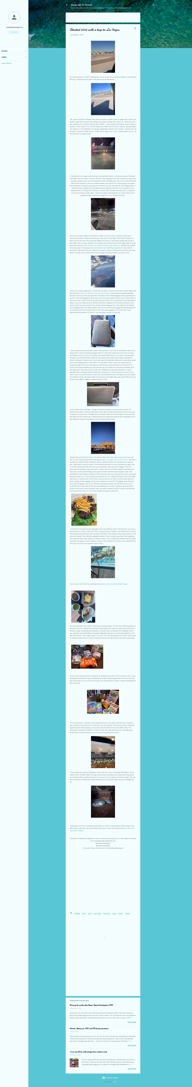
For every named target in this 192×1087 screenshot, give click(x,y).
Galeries (115, 1081)
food (83, 914)
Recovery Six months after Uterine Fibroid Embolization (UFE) (91, 1005)
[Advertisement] (148, 44)
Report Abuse (6, 63)
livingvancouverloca (14, 27)
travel (114, 914)
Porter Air (107, 914)
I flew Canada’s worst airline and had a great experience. (102, 245)
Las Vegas (97, 914)
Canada (77, 914)
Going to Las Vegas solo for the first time (114, 460)
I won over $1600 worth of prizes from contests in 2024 (88, 1052)
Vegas (127, 914)
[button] (135, 28)
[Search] (153, 5)
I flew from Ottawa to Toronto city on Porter (94, 293)
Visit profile (14, 32)
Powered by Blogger (111, 1078)
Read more (132, 1022)
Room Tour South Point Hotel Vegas (115, 584)
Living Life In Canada (81, 4)
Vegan (121, 914)
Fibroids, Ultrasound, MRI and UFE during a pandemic (89, 1028)
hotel (89, 914)
